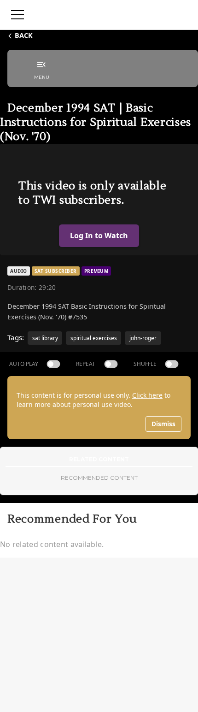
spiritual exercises (93, 338)
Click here (147, 395)
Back (24, 35)
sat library (45, 338)
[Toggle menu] (17, 15)
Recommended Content (99, 477)
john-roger (143, 338)
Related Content (99, 459)
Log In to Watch (99, 235)
